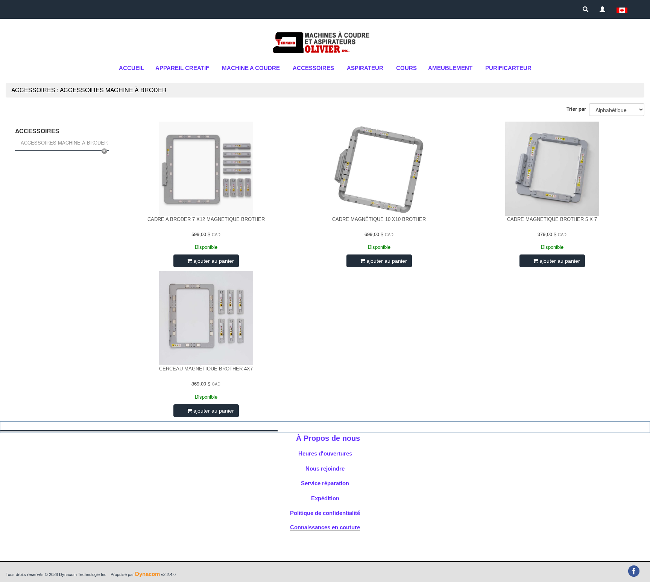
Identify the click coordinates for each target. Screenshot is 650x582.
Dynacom (147, 574)
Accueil (131, 68)
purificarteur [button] (508, 68)
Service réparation (325, 483)
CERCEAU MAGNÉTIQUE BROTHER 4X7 (206, 369)
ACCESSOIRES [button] (313, 68)
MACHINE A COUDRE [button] (251, 68)
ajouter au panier (213, 261)
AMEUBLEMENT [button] (450, 68)
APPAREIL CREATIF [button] (182, 68)
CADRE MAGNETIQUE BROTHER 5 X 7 (552, 219)
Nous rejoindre (325, 468)
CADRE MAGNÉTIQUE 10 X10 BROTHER (379, 219)
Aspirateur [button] (365, 68)
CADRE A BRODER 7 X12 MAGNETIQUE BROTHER (206, 219)
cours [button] (406, 68)
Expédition (325, 498)
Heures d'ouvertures (325, 453)
